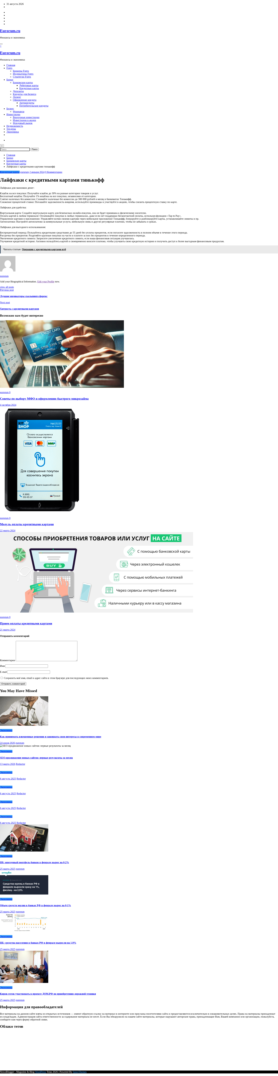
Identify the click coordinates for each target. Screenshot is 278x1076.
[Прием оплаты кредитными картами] (96, 611)
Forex (9, 68)
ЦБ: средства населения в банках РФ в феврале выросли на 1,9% (38, 942)
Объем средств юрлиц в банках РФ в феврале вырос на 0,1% (35, 905)
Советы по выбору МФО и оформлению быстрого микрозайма (44, 398)
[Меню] (1, 43)
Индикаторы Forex (23, 73)
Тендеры (11, 129)
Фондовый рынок (22, 123)
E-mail (3, 672)
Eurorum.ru (10, 31)
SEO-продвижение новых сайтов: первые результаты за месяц (36, 757)
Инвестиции (13, 114)
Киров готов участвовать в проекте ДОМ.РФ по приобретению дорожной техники (48, 993)
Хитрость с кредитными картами (19, 308)
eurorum (24, 172)
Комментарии (8, 660)
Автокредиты (26, 102)
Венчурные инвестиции (26, 117)
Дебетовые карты (28, 85)
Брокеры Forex (21, 71)
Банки (9, 79)
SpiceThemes (80, 1072)
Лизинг (17, 97)
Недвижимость (14, 126)
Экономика (12, 131)
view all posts (7, 287)
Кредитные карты (29, 88)
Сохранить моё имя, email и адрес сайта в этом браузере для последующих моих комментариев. (56, 678)
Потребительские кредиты (33, 105)
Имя (2, 666)
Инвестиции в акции (24, 120)
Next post (5, 302)
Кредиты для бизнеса (24, 94)
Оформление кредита (24, 100)
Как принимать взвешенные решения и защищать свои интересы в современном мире (50, 736)
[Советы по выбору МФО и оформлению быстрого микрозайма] (62, 387)
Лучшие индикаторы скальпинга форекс (23, 296)
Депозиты (18, 91)
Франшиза (18, 111)
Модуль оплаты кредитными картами (27, 524)
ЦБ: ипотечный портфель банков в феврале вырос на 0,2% (34, 862)
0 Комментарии (53, 172)
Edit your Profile (45, 281)
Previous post (7, 290)
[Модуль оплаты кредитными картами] (42, 512)
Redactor (20, 764)
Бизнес (10, 108)
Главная (10, 65)
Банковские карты (23, 82)
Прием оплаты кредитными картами (26, 623)
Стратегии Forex (22, 76)
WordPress (40, 1072)
